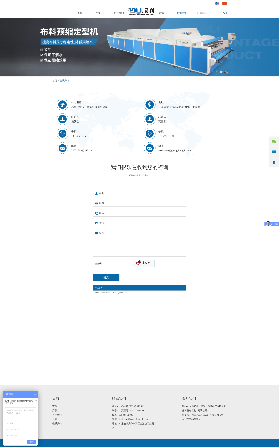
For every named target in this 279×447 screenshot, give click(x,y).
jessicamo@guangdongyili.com (175, 150)
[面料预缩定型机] (139, 47)
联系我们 (182, 12)
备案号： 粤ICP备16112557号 (197, 415)
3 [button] (221, 72)
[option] (139, 47)
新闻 (161, 12)
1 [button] (213, 72)
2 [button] (217, 72)
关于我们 (118, 12)
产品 (98, 12)
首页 (80, 12)
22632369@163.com (82, 150)
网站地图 (202, 410)
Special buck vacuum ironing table (109, 293)
